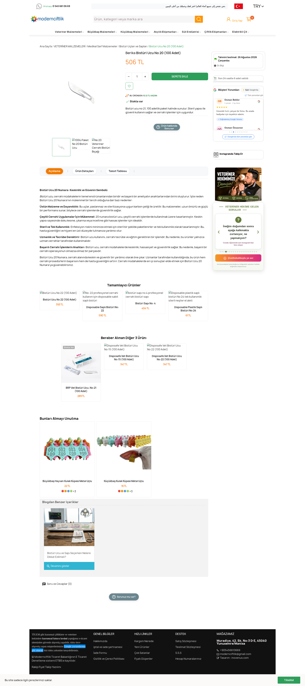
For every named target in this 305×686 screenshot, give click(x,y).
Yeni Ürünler (141, 647)
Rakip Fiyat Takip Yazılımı (46, 667)
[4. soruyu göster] (226, 252)
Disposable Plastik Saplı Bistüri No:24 (188, 309)
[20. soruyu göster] (256, 251)
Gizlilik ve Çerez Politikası (108, 658)
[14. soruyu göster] (245, 251)
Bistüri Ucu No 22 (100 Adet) (59, 299)
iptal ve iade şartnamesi (107, 647)
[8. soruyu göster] (233, 251)
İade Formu (100, 653)
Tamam (289, 680)
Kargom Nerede (144, 641)
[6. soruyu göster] (229, 251)
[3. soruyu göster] (224, 251)
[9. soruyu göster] (235, 251)
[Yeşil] (71, 491)
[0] (249, 19)
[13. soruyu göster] (243, 251)
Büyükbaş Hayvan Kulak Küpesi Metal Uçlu (67, 481)
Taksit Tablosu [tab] (118, 171)
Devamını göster (57, 566)
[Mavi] (68, 491)
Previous (46, 93)
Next (116, 93)
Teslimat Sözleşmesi (188, 647)
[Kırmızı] (62, 491)
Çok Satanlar (142, 653)
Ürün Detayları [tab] (84, 171)
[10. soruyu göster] (237, 251)
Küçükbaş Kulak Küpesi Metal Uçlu (124, 481)
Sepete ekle (180, 76)
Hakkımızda (100, 641)
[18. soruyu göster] (252, 251)
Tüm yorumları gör (255, 95)
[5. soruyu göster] (227, 251)
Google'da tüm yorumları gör (239, 137)
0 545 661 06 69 (61, 6)
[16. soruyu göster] (248, 251)
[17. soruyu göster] (250, 251)
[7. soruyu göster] (231, 251)
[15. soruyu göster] (246, 251)
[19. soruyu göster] (254, 251)
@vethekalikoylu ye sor (238, 258)
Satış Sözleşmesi (185, 641)
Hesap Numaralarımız (188, 658)
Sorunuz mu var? (124, 596)
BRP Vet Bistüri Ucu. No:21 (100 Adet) (81, 389)
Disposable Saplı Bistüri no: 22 (102, 309)
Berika (130, 53)
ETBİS (58, 660)
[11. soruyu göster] (239, 251)
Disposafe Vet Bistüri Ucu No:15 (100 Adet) (124, 357)
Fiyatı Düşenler (143, 658)
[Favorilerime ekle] (129, 86)
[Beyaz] (60, 491)
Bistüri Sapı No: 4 (145, 303)
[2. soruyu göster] (222, 251)
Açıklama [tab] (54, 171)
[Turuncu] (65, 491)
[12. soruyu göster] (241, 251)
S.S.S (178, 653)
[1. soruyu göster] (220, 251)
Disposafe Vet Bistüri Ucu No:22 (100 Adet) (167, 357)
